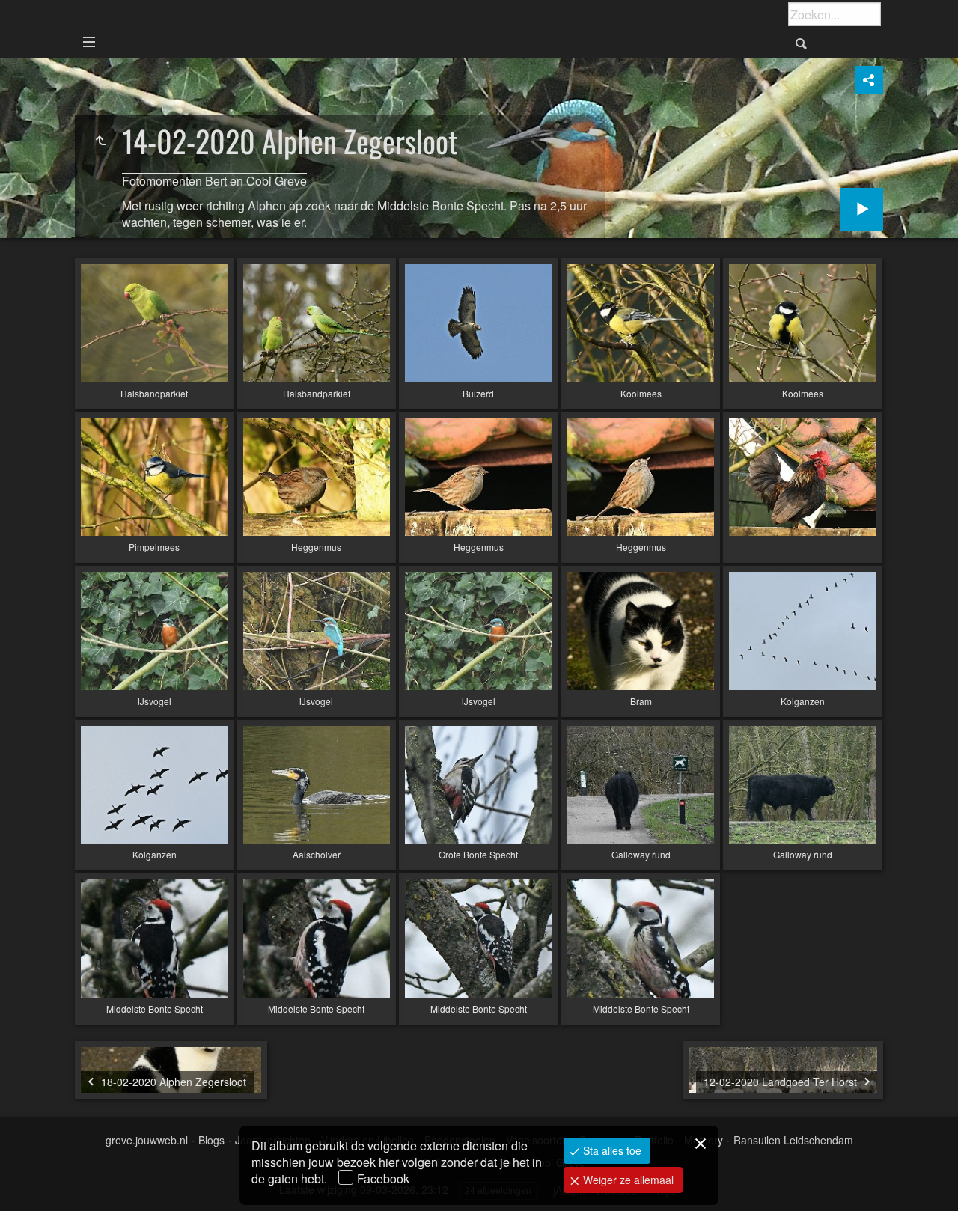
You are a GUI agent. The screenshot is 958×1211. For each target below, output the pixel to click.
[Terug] (100, 140)
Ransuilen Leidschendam (793, 1140)
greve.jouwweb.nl (147, 1140)
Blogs (211, 1140)
